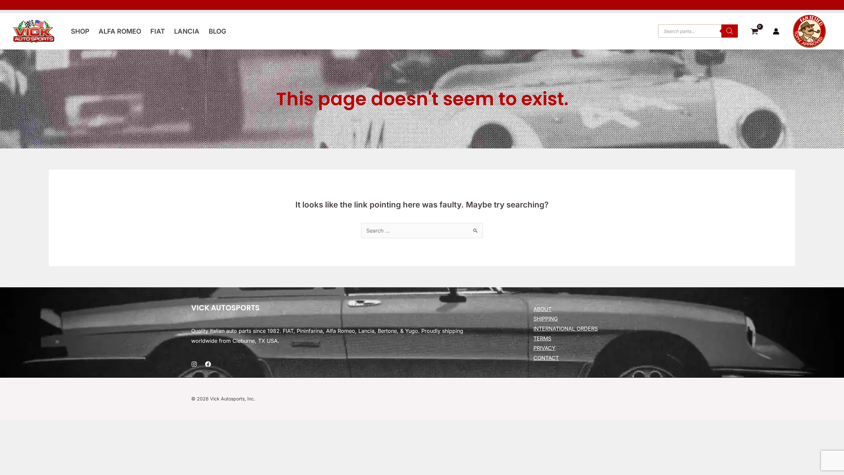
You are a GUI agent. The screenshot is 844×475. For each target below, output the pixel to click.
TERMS (542, 338)
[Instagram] (194, 364)
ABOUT (542, 309)
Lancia (186, 31)
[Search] (729, 31)
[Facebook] (208, 364)
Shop (80, 31)
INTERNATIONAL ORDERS (565, 328)
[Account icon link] (776, 31)
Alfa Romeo (120, 31)
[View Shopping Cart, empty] (754, 32)
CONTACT (546, 358)
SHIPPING (545, 318)
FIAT (157, 31)
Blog (217, 31)
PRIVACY (544, 348)
